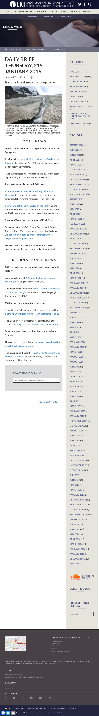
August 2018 (76, 430)
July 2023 (74, 317)
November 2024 (78, 238)
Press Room (48, 16)
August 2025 (76, 199)
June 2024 (75, 263)
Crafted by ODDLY (56, 713)
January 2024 (77, 288)
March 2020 (76, 381)
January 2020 (77, 386)
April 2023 (75, 332)
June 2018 (75, 440)
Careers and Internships (36, 709)
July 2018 (74, 435)
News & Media (25, 12)
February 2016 (77, 549)
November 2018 (78, 421)
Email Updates (10, 683)
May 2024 (74, 268)
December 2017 (78, 460)
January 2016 (77, 554)
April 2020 (75, 376)
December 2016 (78, 499)
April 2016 (75, 539)
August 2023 (76, 312)
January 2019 (77, 416)
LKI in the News (64, 16)
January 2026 (77, 174)
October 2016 (77, 509)
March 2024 (76, 278)
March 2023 (76, 337)
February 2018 (77, 450)
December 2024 (78, 233)
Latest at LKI (33, 16)
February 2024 (77, 283)
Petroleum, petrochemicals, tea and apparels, (27, 205)
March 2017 (76, 489)
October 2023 (77, 302)
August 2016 (76, 519)
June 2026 (75, 155)
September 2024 (78, 248)
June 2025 (75, 204)
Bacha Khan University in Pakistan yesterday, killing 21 (32, 313)
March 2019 (76, 406)
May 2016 (74, 534)
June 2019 (75, 396)
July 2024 (74, 258)
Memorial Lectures (81, 106)
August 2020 (76, 362)
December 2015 (78, 558)
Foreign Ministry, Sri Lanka (14, 674)
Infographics (77, 86)
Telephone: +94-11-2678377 (61, 651)
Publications (41, 12)
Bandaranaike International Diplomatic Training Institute (24, 677)
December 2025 (78, 179)
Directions (55, 648)
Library (63, 12)
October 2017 (77, 470)
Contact (87, 12)
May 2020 (74, 371)
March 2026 (76, 164)
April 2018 (75, 445)
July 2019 (74, 391)
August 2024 (76, 253)
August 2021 (76, 356)
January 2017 (77, 494)
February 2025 (77, 224)
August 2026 (76, 145)
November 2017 (78, 465)
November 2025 (78, 184)
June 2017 (75, 480)
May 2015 (74, 563)
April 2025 (75, 214)
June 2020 (75, 366)
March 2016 (76, 544)
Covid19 (74, 96)
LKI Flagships (77, 113)
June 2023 (75, 322)
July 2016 (74, 524)
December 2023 (78, 293)
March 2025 (76, 219)
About (7, 709)
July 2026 (74, 150)
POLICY (73, 71)
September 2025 (78, 194)
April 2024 (75, 273)
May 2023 (74, 327)
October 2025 (77, 189)
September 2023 (78, 307)
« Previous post (43, 402)
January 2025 (77, 228)
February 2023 (77, 342)
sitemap (73, 709)
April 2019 (75, 401)
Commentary (77, 101)
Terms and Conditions (57, 709)
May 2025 (74, 209)
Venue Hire (75, 12)
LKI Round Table (79, 123)
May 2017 (74, 485)
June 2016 (75, 529)
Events (54, 12)
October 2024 (77, 243)
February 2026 (77, 169)
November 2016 (78, 504)
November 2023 (78, 297)
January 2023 (77, 347)
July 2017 (74, 475)
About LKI (11, 12)
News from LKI (78, 76)
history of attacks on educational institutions (36, 324)
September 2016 (78, 514)
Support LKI (18, 709)
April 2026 (75, 160)
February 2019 (77, 411)
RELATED (8, 671)
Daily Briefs (76, 81)
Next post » (56, 402)
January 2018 (77, 455)
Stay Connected (11, 693)
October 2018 (77, 425)
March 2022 (76, 352)
